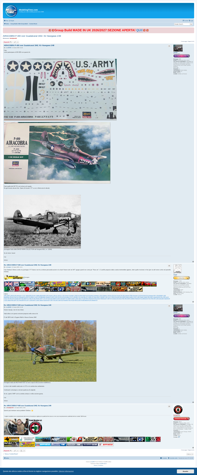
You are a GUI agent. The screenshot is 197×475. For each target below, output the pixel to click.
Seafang (48, 297)
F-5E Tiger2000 (20, 300)
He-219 (112, 295)
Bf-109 (143, 295)
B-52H (73, 300)
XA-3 (149, 298)
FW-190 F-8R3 (57, 300)
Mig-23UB (82, 295)
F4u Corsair (117, 295)
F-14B (164, 295)
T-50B (112, 297)
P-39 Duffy (62, 298)
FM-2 (69, 300)
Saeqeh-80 (167, 298)
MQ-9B (153, 298)
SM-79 (31, 298)
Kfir (154, 295)
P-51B (83, 298)
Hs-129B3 (67, 298)
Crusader (71, 295)
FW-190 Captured (124, 295)
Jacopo (175, 274)
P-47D (139, 295)
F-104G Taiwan (39, 300)
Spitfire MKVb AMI (40, 295)
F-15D (55, 297)
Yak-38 (35, 298)
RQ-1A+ (26, 300)
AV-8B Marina (84, 300)
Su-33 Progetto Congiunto (91, 295)
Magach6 (91, 298)
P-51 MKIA (31, 297)
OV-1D (59, 297)
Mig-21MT (39, 298)
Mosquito (21, 297)
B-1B (62, 300)
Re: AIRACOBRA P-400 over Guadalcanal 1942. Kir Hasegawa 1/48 (27, 265)
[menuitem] (6, 20)
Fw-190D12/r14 (144, 298)
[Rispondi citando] (169, 46)
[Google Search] (191, 24)
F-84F (106, 297)
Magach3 (137, 298)
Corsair (50, 295)
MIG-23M (6, 295)
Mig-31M (13, 300)
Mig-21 (85, 297)
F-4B (108, 295)
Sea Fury (16, 297)
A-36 (46, 295)
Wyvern (12, 297)
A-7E (109, 297)
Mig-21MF (150, 297)
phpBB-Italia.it (103, 463)
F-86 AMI (75, 297)
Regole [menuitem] (12, 20)
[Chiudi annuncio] (193, 28)
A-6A (34, 295)
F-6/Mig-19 (90, 297)
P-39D (72, 298)
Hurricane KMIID (52, 298)
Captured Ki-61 (157, 297)
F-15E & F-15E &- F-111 (58, 295)
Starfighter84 (13, 38)
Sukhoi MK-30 (29, 295)
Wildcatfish (43, 297)
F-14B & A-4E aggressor (15, 295)
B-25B (52, 297)
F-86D (138, 297)
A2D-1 (80, 298)
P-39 (38, 297)
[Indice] (11, 10)
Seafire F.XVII (132, 297)
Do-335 (26, 297)
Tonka (94, 297)
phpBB (92, 461)
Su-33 (167, 297)
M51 (123, 298)
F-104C (76, 298)
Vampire (66, 300)
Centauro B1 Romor (117, 298)
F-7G (79, 297)
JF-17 (70, 297)
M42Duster (103, 298)
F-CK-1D (45, 298)
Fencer (66, 295)
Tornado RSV (17, 298)
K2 (111, 298)
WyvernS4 (117, 297)
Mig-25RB (127, 298)
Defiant (127, 297)
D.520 (57, 298)
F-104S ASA (32, 300)
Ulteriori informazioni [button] (66, 471)
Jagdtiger (132, 298)
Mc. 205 (163, 297)
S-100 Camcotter (159, 298)
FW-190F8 (24, 298)
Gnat (82, 297)
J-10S (35, 297)
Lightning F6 (94, 300)
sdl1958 (175, 52)
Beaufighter (7, 297)
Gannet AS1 (46, 300)
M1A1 (87, 298)
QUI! (139, 30)
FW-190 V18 (10, 298)
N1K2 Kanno (97, 298)
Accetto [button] (185, 471)
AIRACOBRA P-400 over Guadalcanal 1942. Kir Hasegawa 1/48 (32, 36)
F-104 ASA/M (159, 295)
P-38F (108, 298)
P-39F (51, 300)
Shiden (145, 297)
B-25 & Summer (149, 295)
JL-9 (28, 298)
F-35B (75, 295)
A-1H (23, 295)
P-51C (5, 298)
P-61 (78, 295)
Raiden (142, 297)
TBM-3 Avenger (133, 295)
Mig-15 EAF (78, 300)
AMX (98, 297)
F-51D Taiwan (7, 300)
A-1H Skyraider (65, 297)
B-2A (89, 300)
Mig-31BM (122, 297)
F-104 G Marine (103, 295)
